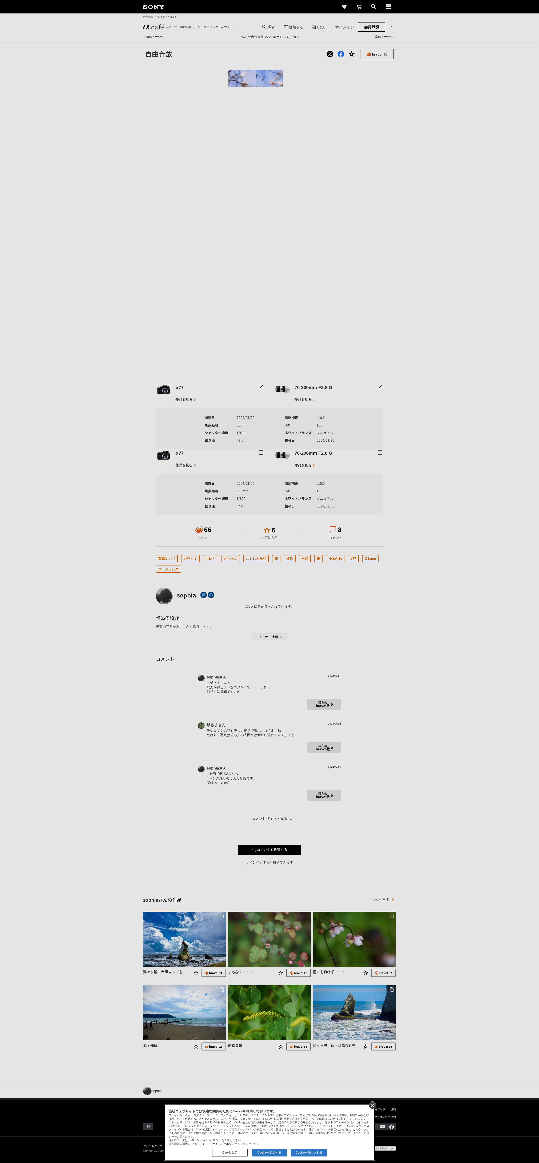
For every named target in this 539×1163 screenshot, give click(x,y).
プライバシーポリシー (223, 1143)
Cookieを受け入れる (309, 1152)
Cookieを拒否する (269, 1152)
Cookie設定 (229, 1152)
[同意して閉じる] (372, 1105)
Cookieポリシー (211, 1140)
